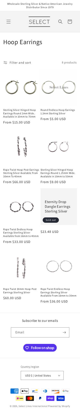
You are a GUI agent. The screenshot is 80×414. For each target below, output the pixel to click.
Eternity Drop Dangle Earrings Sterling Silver (57, 206)
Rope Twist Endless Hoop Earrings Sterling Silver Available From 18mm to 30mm (59, 292)
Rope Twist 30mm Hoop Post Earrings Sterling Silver (20, 290)
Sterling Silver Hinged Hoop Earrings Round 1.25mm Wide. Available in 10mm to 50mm (58, 173)
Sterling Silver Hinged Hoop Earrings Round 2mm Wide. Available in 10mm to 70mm (19, 113)
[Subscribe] (64, 332)
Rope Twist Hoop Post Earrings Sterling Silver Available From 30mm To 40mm (21, 173)
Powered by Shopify (59, 406)
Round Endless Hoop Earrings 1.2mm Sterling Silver (58, 111)
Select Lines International (33, 406)
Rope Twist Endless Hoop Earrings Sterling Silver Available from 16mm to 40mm (21, 233)
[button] (8, 21)
